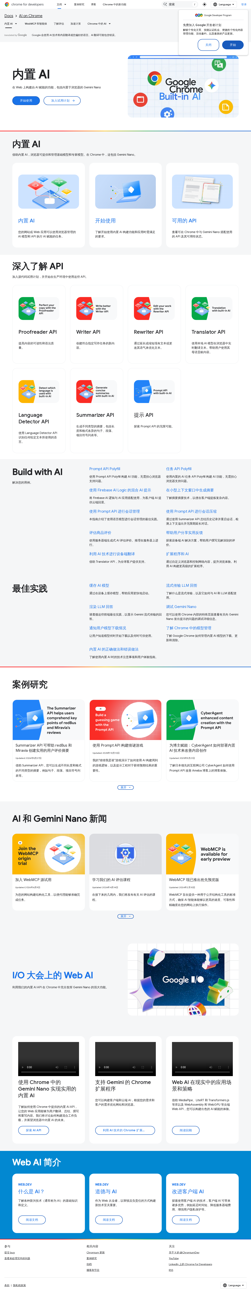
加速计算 (76, 23)
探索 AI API (33, 1130)
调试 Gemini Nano (181, 607)
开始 (233, 45)
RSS (171, 1270)
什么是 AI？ (31, 1191)
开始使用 (26, 100)
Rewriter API (148, 332)
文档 (59, 4)
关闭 (208, 45)
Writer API (88, 332)
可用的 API (184, 220)
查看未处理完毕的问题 (17, 1258)
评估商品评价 (100, 532)
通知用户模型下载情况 (107, 628)
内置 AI (8, 23)
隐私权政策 (19, 1285)
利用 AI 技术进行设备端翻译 (112, 554)
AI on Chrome (30, 16)
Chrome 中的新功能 (114, 4)
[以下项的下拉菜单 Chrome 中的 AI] (110, 23)
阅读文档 (32, 1220)
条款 (7, 1285)
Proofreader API (38, 332)
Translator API (208, 332)
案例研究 (79, 4)
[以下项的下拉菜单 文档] (66, 4)
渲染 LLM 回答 (101, 607)
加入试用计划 (63, 100)
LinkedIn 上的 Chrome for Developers (190, 1264)
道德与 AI (106, 1191)
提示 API (143, 415)
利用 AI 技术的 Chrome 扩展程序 (126, 1130)
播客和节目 (93, 1270)
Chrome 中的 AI (96, 23)
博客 (93, 4)
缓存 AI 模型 (99, 585)
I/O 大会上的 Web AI (52, 975)
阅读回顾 (186, 1130)
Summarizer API (95, 415)
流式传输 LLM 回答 (181, 585)
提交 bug (9, 1252)
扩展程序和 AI (177, 554)
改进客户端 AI (188, 1191)
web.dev (25, 1184)
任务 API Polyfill (178, 469)
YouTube (174, 1258)
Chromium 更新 (96, 1252)
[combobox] (180, 4)
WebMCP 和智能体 (36, 23)
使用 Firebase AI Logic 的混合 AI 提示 (120, 490)
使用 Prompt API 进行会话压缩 (191, 511)
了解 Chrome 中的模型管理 (188, 628)
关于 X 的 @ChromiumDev (184, 1252)
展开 (126, 787)
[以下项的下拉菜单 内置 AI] (17, 23)
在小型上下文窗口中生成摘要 (190, 490)
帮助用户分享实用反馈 (184, 532)
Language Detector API (34, 418)
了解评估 (59, 23)
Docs (8, 16)
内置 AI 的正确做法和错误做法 (114, 649)
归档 (89, 1264)
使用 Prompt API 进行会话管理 (114, 511)
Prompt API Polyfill (104, 469)
